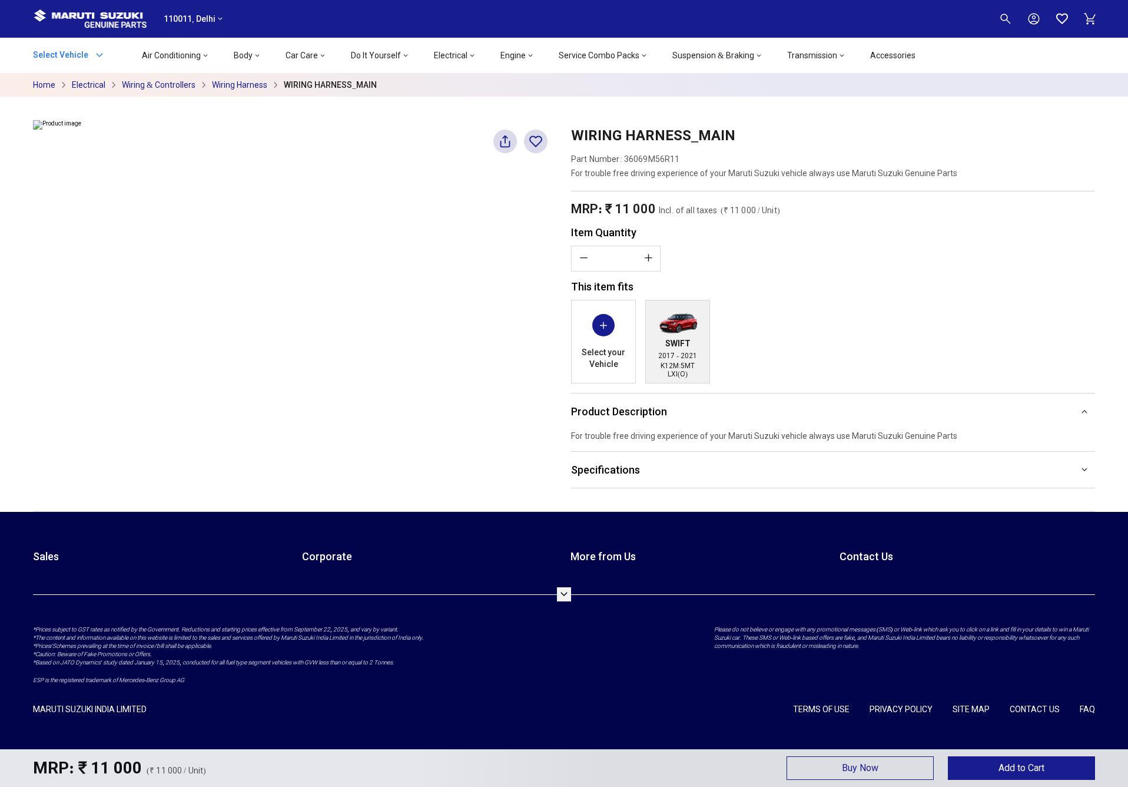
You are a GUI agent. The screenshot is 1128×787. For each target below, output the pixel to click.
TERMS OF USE (821, 709)
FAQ (1087, 709)
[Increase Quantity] (648, 258)
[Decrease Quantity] (583, 258)
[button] (860, 768)
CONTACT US (1035, 709)
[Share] (505, 146)
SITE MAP (971, 709)
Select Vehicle (61, 54)
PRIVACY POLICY (901, 709)
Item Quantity (603, 232)
